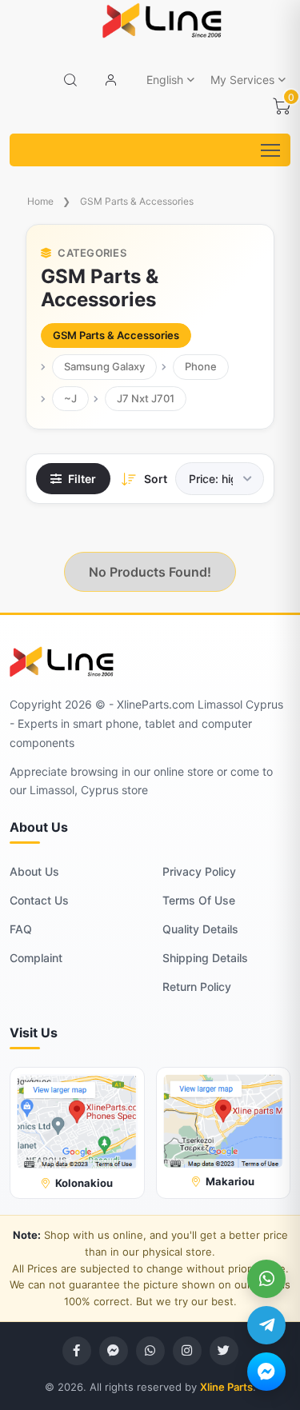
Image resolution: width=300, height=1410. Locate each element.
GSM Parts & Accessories (137, 201)
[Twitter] (224, 1350)
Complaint (36, 958)
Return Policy (196, 986)
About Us (34, 871)
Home (40, 201)
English (164, 79)
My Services (242, 79)
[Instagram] (187, 1350)
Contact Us (39, 900)
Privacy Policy (199, 871)
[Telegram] (266, 1325)
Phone (201, 366)
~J (70, 398)
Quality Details (200, 929)
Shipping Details (205, 958)
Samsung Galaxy (104, 366)
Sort (155, 478)
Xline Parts (226, 1386)
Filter (82, 478)
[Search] (70, 80)
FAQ (21, 929)
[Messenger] (266, 1371)
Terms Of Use (198, 900)
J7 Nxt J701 (145, 398)
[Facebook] (76, 1350)
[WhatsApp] (266, 1279)
